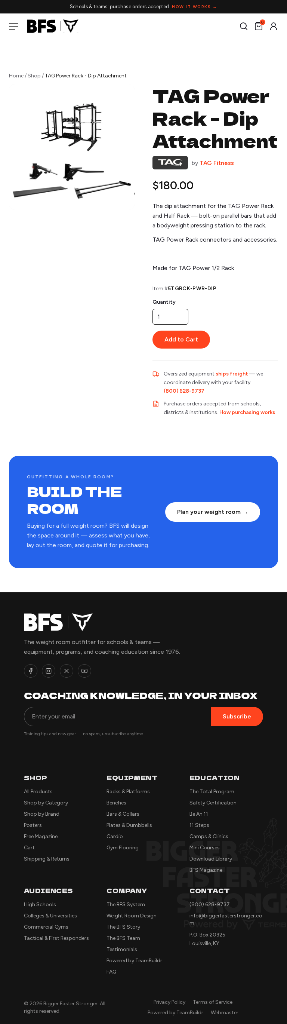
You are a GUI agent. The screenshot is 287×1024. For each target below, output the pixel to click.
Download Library (210, 859)
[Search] (243, 26)
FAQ (112, 972)
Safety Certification (213, 803)
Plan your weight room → (212, 511)
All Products (38, 791)
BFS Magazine (205, 870)
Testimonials (122, 949)
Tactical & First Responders (56, 938)
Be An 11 (198, 814)
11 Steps (199, 825)
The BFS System (126, 904)
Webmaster (224, 1012)
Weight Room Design (132, 916)
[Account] (273, 26)
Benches (116, 803)
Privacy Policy (169, 1002)
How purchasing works (247, 412)
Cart (29, 847)
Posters (33, 825)
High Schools (40, 904)
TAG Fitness (217, 162)
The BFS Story (123, 927)
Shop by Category (46, 803)
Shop (34, 76)
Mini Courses (204, 847)
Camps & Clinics (208, 836)
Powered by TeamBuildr (134, 960)
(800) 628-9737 (184, 391)
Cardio (115, 836)
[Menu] (15, 26)
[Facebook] (30, 671)
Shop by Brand (41, 814)
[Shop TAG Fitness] (170, 163)
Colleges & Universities (50, 916)
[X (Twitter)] (66, 671)
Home (16, 76)
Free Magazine (41, 836)
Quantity (164, 302)
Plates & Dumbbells (129, 825)
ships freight (232, 374)
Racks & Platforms (128, 791)
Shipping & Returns (47, 859)
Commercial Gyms (46, 927)
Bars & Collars (123, 814)
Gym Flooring (123, 847)
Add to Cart (181, 339)
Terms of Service (212, 1002)
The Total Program (211, 791)
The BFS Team (123, 938)
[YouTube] (84, 671)
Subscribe (237, 716)
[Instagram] (48, 671)
